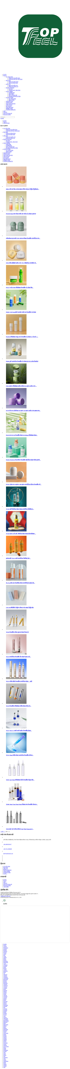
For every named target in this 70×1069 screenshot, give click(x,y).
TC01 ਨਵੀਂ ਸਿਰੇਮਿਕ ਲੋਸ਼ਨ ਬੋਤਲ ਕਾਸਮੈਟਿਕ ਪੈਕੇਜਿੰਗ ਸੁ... (20, 509)
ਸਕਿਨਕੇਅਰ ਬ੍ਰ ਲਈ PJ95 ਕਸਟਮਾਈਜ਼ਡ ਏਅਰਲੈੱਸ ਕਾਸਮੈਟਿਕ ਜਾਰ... (23, 238)
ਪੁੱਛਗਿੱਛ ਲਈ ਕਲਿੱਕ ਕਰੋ (5, 896)
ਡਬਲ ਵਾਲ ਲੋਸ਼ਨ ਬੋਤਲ (13, 83)
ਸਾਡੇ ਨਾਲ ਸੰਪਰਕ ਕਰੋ (7, 113)
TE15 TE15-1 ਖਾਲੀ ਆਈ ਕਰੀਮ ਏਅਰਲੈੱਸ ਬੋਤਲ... (19, 730)
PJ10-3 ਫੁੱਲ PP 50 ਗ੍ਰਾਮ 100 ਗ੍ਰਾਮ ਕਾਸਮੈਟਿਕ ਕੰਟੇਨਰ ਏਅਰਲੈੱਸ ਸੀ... (23, 484)
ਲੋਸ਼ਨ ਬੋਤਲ (8, 80)
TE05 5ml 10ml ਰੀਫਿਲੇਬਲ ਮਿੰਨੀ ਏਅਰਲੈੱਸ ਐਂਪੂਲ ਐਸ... (20, 780)
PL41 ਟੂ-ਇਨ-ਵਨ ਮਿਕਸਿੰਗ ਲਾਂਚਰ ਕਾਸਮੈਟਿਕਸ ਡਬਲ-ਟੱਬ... (20, 583)
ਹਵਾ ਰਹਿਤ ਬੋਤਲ (9, 76)
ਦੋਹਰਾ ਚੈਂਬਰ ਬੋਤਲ (9, 107)
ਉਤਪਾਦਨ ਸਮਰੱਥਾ (7, 114)
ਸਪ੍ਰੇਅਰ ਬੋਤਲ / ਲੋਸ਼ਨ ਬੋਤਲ (14, 90)
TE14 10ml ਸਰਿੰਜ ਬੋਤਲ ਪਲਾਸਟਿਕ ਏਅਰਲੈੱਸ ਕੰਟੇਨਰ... (19, 755)
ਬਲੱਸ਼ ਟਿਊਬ (11, 94)
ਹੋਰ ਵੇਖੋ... (5, 873)
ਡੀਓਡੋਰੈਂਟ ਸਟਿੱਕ (9, 108)
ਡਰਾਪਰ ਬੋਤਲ (8, 106)
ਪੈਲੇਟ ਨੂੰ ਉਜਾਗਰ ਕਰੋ (13, 95)
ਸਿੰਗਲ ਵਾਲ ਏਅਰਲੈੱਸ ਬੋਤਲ (14, 78)
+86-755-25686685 (7, 849)
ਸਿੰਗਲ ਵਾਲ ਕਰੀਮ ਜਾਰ (13, 86)
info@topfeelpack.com (8, 853)
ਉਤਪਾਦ (5, 75)
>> (4, 831)
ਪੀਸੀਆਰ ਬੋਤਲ (9, 102)
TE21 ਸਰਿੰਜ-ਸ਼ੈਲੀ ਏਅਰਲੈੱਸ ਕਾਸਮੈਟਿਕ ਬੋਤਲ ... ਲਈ (19, 681)
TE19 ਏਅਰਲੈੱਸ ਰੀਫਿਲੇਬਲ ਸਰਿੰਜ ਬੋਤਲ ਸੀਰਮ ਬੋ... (18, 706)
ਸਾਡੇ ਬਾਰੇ (5, 112)
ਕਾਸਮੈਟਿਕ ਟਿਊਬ (9, 97)
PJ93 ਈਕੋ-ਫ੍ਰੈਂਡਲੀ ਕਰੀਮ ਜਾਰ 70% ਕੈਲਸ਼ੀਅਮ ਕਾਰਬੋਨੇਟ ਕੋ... (21, 263)
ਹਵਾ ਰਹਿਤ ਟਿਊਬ (12, 98)
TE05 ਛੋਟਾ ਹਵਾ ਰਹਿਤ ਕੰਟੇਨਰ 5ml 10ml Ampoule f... (19, 829)
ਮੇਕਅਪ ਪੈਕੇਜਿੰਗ (9, 91)
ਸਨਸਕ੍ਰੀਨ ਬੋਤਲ (9, 101)
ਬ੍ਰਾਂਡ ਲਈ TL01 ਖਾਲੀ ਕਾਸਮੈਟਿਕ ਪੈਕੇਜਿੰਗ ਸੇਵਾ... (18, 558)
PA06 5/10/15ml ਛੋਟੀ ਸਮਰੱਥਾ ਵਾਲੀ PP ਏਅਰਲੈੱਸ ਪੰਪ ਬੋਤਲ (21, 312)
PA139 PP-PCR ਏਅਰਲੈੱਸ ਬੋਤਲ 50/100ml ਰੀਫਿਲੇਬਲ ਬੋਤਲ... (22, 435)
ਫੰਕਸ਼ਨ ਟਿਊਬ (11, 100)
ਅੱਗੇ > (3, 831)
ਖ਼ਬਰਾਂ (4, 111)
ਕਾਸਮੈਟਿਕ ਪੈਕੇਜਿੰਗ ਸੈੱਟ (11, 109)
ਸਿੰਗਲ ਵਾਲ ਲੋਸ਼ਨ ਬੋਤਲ (13, 81)
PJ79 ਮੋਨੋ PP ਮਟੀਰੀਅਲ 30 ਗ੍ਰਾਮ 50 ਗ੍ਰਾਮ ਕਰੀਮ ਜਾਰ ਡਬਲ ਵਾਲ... (23, 410)
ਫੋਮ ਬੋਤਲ (11, 89)
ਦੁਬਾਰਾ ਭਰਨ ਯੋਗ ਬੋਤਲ (10, 103)
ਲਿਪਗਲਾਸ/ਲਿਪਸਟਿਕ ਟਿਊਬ (15, 96)
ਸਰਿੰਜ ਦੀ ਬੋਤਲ (9, 105)
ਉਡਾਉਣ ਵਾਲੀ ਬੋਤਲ (10, 87)
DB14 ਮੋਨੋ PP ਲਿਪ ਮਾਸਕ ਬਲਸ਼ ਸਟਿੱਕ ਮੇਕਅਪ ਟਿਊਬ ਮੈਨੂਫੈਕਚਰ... (22, 189)
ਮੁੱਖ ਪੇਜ (4, 74)
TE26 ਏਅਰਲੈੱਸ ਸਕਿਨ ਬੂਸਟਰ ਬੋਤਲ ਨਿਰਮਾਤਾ (17, 632)
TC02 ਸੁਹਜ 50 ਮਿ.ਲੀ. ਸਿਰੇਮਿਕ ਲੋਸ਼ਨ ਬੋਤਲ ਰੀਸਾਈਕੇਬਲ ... (21, 533)
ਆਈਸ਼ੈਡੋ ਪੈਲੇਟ (12, 92)
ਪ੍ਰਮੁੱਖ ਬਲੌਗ (6, 886)
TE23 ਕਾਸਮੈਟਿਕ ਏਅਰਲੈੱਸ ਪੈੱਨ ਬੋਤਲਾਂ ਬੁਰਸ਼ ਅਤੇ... (18, 656)
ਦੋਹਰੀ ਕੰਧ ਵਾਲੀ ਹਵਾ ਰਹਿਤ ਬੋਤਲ (15, 79)
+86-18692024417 (7, 844)
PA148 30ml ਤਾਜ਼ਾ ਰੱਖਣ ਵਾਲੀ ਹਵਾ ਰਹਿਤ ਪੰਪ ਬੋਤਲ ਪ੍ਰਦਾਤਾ (21, 213)
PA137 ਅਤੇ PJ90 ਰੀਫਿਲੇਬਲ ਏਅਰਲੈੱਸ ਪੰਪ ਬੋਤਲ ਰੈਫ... (19, 287)
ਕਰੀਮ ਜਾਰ (8, 84)
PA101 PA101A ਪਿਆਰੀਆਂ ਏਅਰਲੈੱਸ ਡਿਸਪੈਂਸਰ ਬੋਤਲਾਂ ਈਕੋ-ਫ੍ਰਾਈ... (23, 460)
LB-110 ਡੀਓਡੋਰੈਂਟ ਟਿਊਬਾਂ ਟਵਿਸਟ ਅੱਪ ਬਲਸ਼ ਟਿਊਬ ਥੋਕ (20, 607)
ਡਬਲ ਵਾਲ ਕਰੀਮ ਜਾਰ (13, 85)
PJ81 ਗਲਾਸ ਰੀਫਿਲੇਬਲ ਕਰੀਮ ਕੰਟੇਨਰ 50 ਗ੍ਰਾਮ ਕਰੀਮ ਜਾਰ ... (21, 386)
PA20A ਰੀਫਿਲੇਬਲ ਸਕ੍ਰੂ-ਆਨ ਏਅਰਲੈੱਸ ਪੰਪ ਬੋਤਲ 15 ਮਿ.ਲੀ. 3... (22, 337)
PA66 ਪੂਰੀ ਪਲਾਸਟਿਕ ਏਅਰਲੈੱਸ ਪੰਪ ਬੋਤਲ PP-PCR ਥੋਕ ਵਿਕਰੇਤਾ (22, 361)
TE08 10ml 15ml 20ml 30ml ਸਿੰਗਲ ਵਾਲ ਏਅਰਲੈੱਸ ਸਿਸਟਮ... (22, 804)
